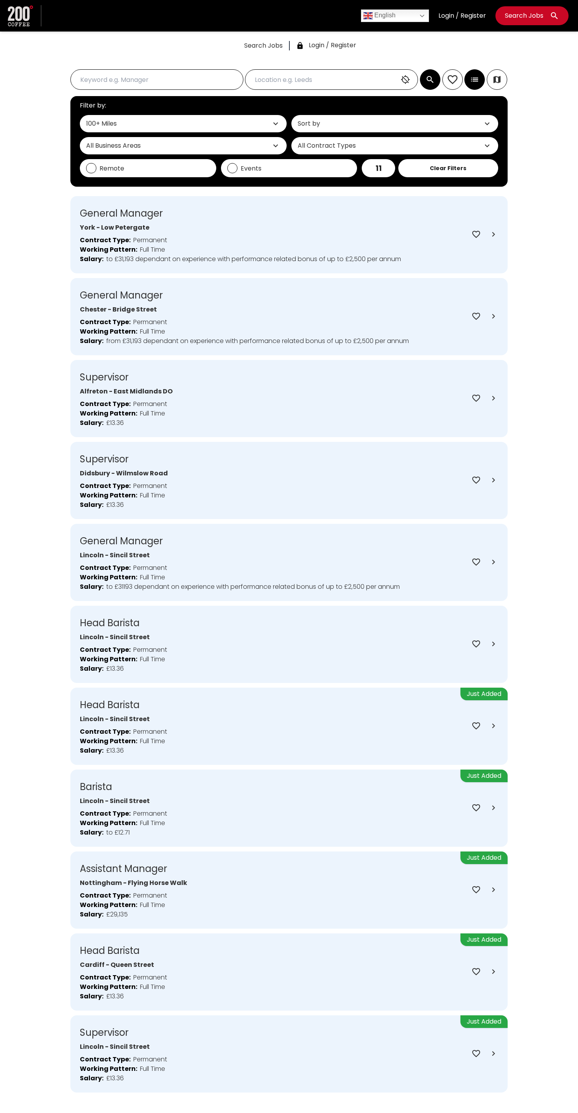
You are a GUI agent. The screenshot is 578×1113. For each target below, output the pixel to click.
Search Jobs (532, 15)
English (384, 15)
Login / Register (462, 15)
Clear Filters (448, 168)
